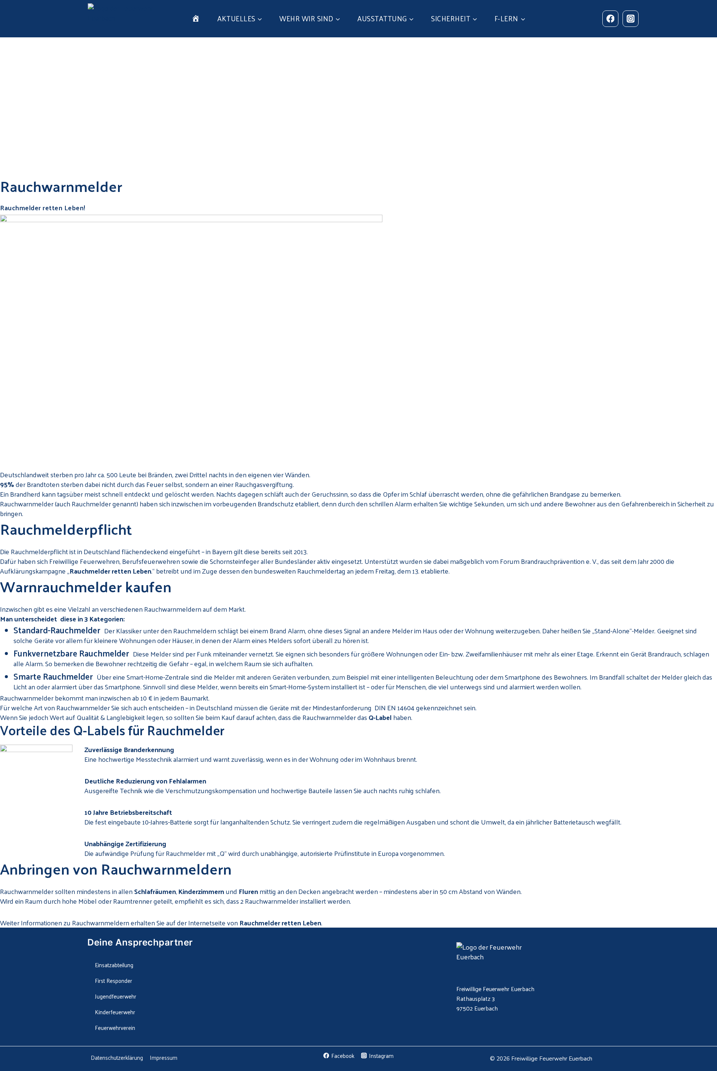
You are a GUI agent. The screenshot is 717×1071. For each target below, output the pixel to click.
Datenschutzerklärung (117, 1057)
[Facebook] (610, 18)
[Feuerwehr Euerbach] (122, 18)
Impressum (163, 1057)
